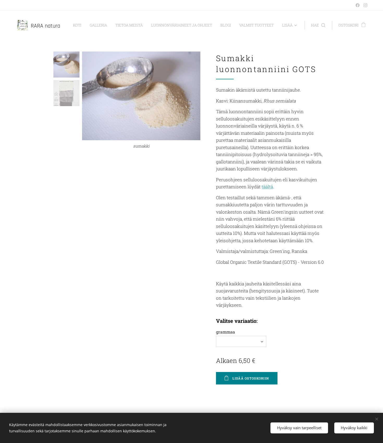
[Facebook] (357, 5)
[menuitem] (78, 25)
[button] (318, 25)
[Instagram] (365, 5)
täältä (267, 187)
